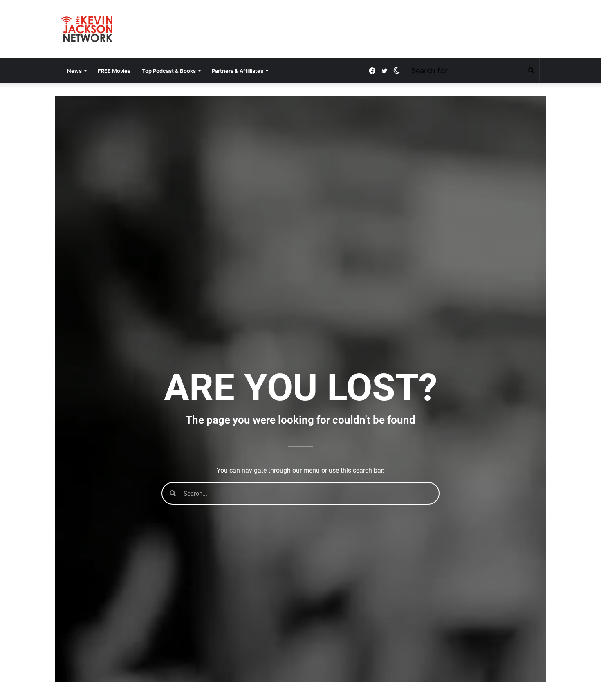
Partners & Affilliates (237, 70)
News (74, 70)
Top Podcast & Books (169, 70)
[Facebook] (372, 70)
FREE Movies (114, 70)
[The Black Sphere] (86, 29)
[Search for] (531, 70)
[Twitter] (384, 70)
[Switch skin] (396, 70)
